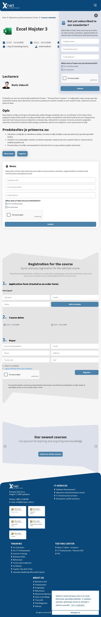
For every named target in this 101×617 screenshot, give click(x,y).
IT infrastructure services (66, 495)
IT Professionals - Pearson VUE (70, 550)
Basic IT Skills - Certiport (67, 547)
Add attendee (75, 304)
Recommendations (43, 594)
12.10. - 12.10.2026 (12, 325)
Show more (9, 153)
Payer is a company (12, 366)
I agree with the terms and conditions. (19, 368)
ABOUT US (38, 577)
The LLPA (39, 600)
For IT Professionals (21, 550)
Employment (40, 584)
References (17, 560)
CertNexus (17, 566)
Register (22, 153)
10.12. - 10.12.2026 (60, 325)
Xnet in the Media (42, 597)
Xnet (4, 17)
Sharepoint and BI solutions (68, 498)
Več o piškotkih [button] (77, 605)
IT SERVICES (60, 485)
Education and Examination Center (23, 17)
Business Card (41, 581)
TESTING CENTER (64, 543)
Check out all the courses (50, 454)
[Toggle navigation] (95, 5)
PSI (58, 553)
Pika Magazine (41, 603)
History (38, 606)
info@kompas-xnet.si (25, 502)
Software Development (65, 489)
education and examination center (70, 492)
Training (16, 543)
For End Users (18, 547)
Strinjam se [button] (75, 613)
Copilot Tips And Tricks (22, 569)
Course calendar (48, 17)
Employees (39, 587)
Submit (50, 224)
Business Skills (19, 556)
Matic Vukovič (19, 85)
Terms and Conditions (22, 563)
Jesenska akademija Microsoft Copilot (29, 572)
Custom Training (20, 553)
